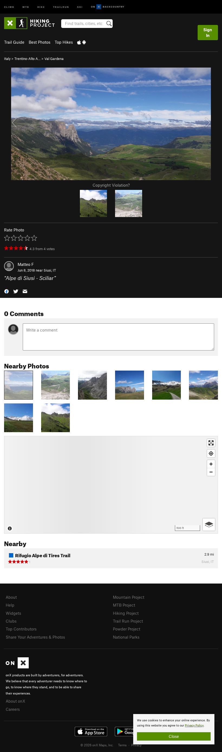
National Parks (126, 637)
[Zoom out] (211, 472)
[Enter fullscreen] (211, 443)
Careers (13, 709)
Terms (122, 745)
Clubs (11, 621)
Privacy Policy (194, 725)
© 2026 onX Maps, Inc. (96, 745)
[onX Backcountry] (107, 7)
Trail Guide (14, 42)
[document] (174, 729)
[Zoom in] (211, 464)
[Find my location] (211, 453)
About (11, 597)
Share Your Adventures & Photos (35, 637)
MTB (25, 6)
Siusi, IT (50, 270)
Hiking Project (126, 613)
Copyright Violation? (111, 185)
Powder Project (126, 628)
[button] (6, 291)
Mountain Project (128, 597)
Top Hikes (64, 42)
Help (10, 605)
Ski (80, 6)
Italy (7, 58)
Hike (41, 6)
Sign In (207, 32)
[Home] (32, 23)
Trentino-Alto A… (27, 58)
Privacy (136, 745)
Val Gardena (54, 58)
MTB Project (124, 605)
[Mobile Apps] (81, 42)
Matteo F (26, 264)
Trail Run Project (128, 621)
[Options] (209, 524)
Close (174, 736)
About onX (15, 701)
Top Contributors (21, 628)
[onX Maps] (17, 666)
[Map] (111, 484)
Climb (9, 6)
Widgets (13, 613)
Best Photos (39, 42)
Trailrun (61, 6)
